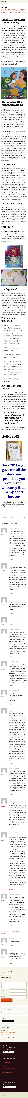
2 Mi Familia (15, 9)
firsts (11, 12)
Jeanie (4, 570)
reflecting (6, 13)
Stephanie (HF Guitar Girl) (3, 669)
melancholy (21, 12)
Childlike (3, 1039)
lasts (18, 12)
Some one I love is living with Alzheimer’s (10, 1034)
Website (3, 996)
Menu (2, 1)
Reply (11, 559)
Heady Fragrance (5, 1030)
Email (3, 993)
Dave (2, 696)
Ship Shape (23, 517)
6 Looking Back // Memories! (14, 10)
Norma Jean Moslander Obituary (8, 1032)
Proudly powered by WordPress (8, 1095)
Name (3, 990)
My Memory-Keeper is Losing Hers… (9, 1037)
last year (14, 12)
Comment (4, 980)
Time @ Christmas (7, 517)
